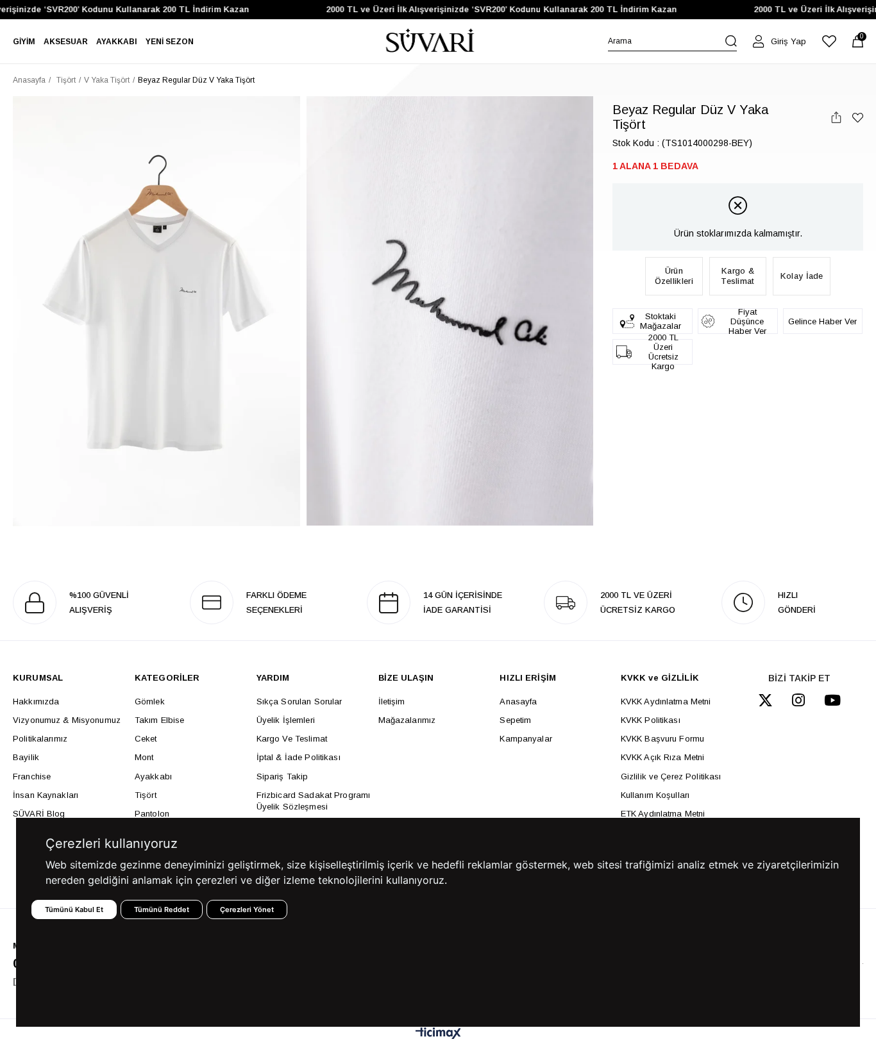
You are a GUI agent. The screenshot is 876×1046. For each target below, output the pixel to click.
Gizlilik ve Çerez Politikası (671, 776)
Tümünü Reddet (161, 909)
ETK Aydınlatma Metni (663, 813)
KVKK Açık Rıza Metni (663, 757)
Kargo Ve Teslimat (292, 738)
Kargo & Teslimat (737, 276)
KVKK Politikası (650, 720)
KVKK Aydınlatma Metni (666, 701)
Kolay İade (801, 276)
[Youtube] (832, 700)
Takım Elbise (160, 720)
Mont (144, 757)
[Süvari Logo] (430, 41)
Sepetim (515, 720)
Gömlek (150, 701)
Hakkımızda (36, 701)
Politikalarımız (40, 738)
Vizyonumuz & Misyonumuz (67, 720)
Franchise (32, 776)
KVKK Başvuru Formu (662, 738)
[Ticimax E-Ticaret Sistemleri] (438, 1034)
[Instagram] (798, 700)
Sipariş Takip (282, 776)
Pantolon (152, 813)
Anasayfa (518, 701)
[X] (765, 700)
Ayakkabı (153, 776)
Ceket (146, 738)
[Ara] (731, 41)
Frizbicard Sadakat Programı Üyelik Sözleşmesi (314, 800)
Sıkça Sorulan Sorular (299, 701)
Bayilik (26, 757)
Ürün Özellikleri (674, 276)
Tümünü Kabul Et (74, 909)
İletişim (391, 701)
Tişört (145, 795)
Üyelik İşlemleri (286, 720)
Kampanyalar (526, 738)
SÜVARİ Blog (39, 813)
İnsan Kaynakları (45, 795)
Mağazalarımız (407, 720)
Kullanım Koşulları (655, 795)
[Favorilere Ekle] (857, 117)
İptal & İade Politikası (299, 757)
